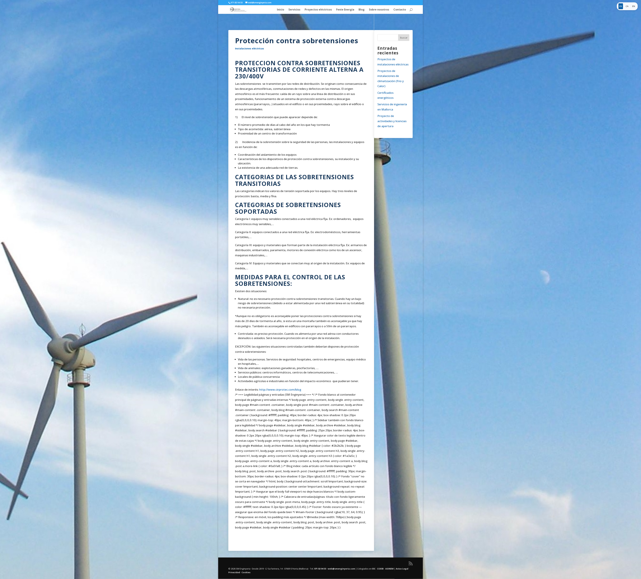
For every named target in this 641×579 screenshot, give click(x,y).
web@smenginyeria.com (341, 568)
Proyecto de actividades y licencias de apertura (391, 121)
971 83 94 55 (320, 568)
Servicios (294, 9)
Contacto (399, 9)
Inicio (280, 9)
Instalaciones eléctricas (249, 48)
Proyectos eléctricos (318, 9)
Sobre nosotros (379, 9)
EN (633, 6)
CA (627, 6)
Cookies (246, 572)
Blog (362, 9)
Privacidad (234, 572)
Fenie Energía (345, 9)
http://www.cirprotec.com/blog (280, 389)
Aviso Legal (402, 568)
